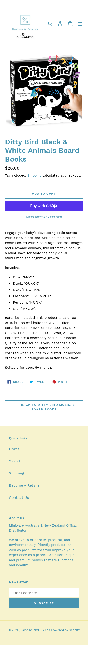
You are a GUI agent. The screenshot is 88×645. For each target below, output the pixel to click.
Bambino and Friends (35, 630)
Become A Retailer (25, 485)
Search (15, 461)
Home (14, 449)
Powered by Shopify (65, 630)
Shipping (34, 175)
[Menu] (80, 23)
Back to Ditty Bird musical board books (47, 407)
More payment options (44, 216)
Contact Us (19, 497)
